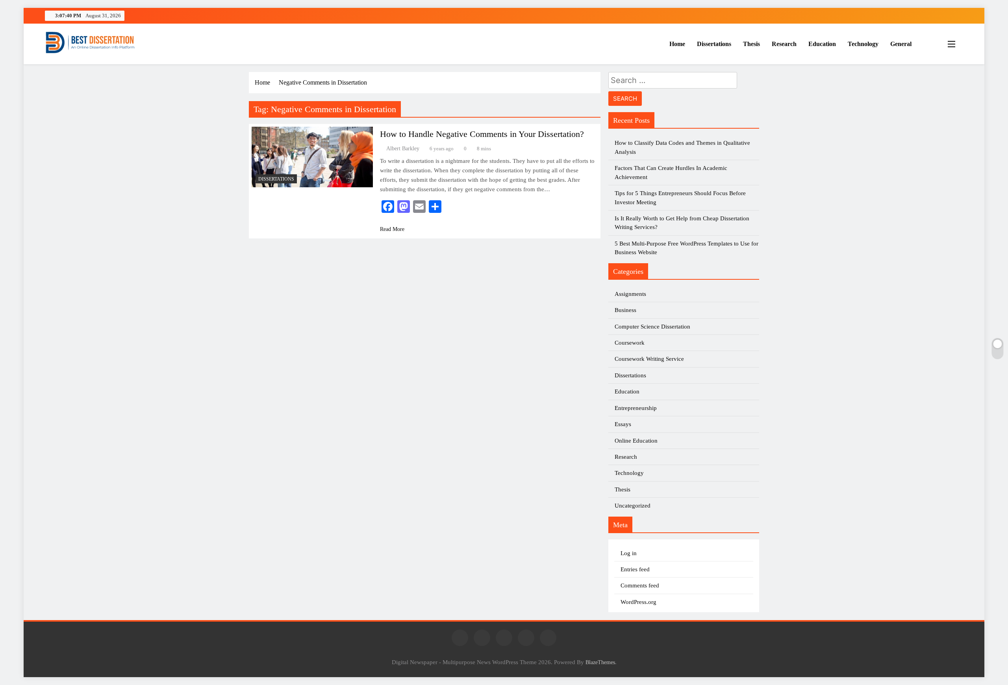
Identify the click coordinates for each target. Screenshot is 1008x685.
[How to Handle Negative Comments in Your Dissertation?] (312, 157)
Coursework (630, 343)
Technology (863, 44)
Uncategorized (632, 505)
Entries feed (635, 569)
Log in (629, 553)
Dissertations (714, 44)
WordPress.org (638, 602)
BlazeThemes (600, 662)
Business (625, 310)
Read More (392, 229)
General (901, 44)
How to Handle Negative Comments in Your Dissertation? (482, 134)
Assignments (630, 294)
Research (784, 44)
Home (677, 44)
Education (822, 44)
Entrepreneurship (636, 408)
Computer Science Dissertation (652, 326)
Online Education (636, 441)
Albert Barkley (402, 148)
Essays (623, 424)
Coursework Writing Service (649, 359)
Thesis (751, 44)
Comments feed (640, 585)
